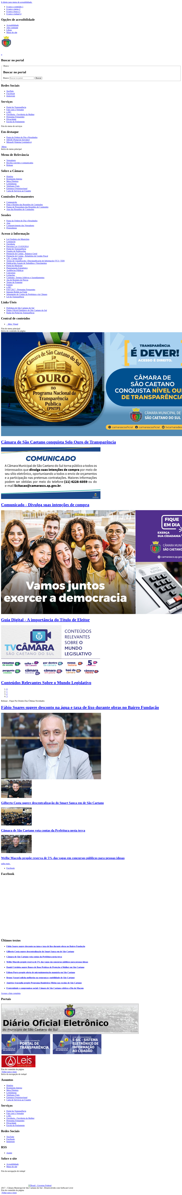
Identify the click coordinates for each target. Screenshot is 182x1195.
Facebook (10, 868)
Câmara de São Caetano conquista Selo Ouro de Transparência (58, 442)
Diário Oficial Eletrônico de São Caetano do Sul (26, 310)
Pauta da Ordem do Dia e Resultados (21, 137)
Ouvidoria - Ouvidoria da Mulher (20, 114)
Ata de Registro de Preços (17, 280)
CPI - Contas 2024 (14, 258)
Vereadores (11, 160)
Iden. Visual (12, 324)
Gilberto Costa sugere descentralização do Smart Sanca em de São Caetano (52, 803)
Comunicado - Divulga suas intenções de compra (45, 504)
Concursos (10, 273)
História (9, 176)
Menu (4, 147)
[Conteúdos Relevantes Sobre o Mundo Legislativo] (50, 676)
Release (9, 165)
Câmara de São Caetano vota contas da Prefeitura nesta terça (43, 830)
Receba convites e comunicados (19, 163)
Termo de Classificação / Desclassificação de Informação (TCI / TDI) (35, 261)
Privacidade (11, 119)
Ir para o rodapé (13, 14)
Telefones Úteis (12, 186)
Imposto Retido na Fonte (16, 292)
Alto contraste (12, 27)
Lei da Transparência (15, 297)
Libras (9, 30)
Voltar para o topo (9, 1072)
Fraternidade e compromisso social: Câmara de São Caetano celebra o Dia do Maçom (45, 988)
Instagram (10, 1141)
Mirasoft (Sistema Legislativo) (19, 142)
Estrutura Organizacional (16, 188)
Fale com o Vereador (15, 110)
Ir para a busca (13, 11)
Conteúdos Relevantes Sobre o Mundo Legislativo (46, 682)
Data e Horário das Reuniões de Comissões (24, 204)
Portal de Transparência (16, 249)
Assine (9, 1153)
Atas (8, 223)
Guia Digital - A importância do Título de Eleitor (45, 619)
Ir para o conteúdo (14, 7)
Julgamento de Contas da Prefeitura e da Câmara (26, 294)
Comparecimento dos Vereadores (20, 225)
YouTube (10, 1137)
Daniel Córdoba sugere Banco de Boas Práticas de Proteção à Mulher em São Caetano (45, 967)
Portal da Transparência (16, 107)
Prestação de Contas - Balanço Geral (21, 253)
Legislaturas (11, 184)
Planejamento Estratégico (17, 268)
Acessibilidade (12, 25)
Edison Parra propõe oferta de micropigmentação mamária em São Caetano (40, 972)
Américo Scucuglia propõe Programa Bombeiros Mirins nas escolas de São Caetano (44, 983)
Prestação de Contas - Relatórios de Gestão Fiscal (27, 256)
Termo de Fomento (14, 282)
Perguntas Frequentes (15, 117)
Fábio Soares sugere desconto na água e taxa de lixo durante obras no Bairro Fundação (80, 707)
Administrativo (48, 1173)
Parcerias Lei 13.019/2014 (17, 246)
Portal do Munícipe (14, 265)
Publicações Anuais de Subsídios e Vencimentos (26, 263)
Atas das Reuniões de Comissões (20, 209)
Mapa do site (11, 32)
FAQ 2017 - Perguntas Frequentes (20, 289)
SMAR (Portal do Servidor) (18, 140)
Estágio (9, 285)
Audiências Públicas (14, 270)
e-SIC (8, 112)
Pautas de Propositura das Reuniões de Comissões (27, 207)
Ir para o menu (13, 9)
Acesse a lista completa (11, 993)
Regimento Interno (14, 179)
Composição (11, 202)
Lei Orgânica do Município (17, 239)
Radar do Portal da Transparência (20, 313)
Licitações (10, 275)
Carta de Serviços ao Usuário (18, 191)
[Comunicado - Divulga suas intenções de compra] (50, 498)
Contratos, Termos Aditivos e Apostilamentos (25, 277)
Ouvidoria (10, 244)
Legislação (10, 241)
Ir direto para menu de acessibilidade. (16, 2)
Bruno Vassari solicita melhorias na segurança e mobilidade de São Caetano (40, 977)
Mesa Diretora (12, 181)
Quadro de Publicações (16, 251)
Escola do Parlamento (15, 122)
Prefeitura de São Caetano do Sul (20, 308)
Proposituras (11, 228)
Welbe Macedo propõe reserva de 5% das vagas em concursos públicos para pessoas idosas (63, 858)
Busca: (6, 78)
